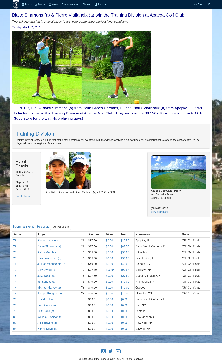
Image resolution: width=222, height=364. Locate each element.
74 (14, 264)
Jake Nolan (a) (46, 276)
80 (14, 317)
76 (14, 270)
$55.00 (125, 252)
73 (14, 252)
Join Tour (197, 4)
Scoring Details (60, 227)
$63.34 (110, 270)
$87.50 (125, 240)
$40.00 (125, 264)
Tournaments (69, 4)
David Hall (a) (45, 299)
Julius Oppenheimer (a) (51, 264)
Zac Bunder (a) (46, 305)
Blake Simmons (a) (49, 246)
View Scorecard (159, 211)
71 (14, 240)
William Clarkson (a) (49, 317)
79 (14, 305)
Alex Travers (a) (47, 323)
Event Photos (23, 196)
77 (14, 281)
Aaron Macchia (46, 252)
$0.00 (109, 240)
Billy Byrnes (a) (46, 270)
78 (14, 299)
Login (100, 4)
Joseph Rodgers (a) (49, 293)
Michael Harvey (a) (49, 287)
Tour (85, 4)
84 (14, 329)
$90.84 (125, 270)
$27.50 (125, 276)
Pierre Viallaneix (47, 240)
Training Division (35, 133)
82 (14, 323)
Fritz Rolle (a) (45, 311)
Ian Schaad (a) (46, 281)
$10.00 (125, 281)
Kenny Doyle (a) (47, 329)
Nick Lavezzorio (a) (49, 258)
